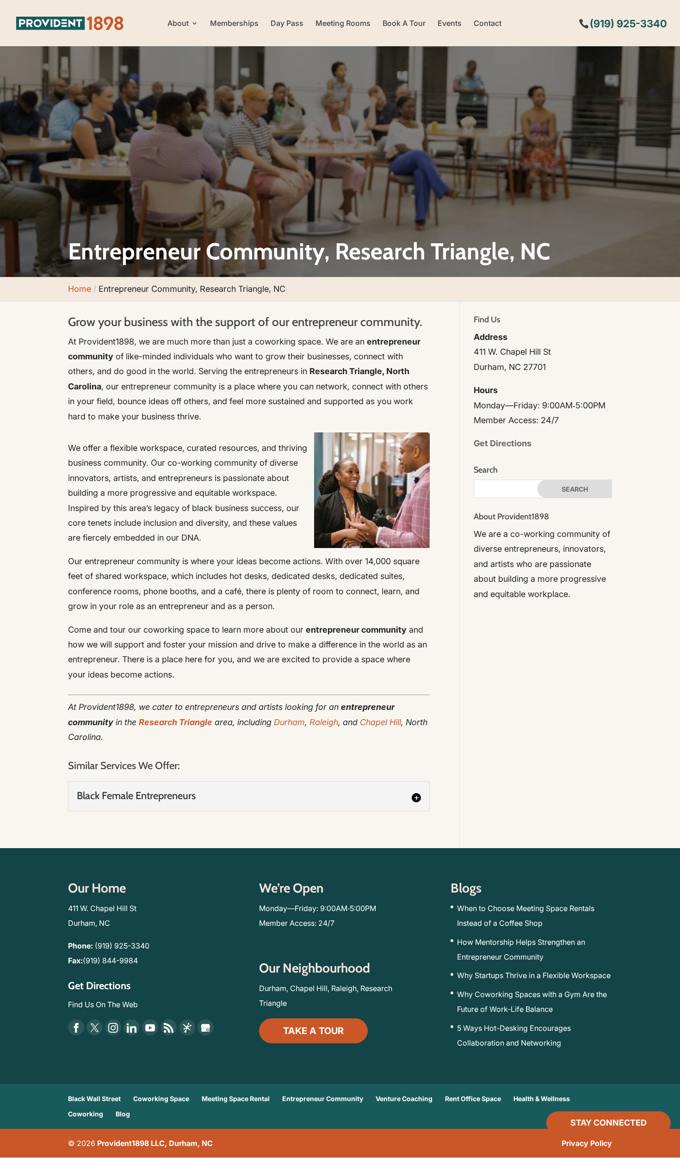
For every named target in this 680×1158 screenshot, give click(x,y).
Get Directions (503, 443)
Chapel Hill (380, 722)
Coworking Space (161, 1099)
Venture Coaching (404, 1099)
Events (450, 24)
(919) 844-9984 (110, 960)
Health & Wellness (541, 1099)
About (178, 24)
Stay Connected (608, 1122)
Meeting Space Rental (236, 1099)
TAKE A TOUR (313, 1030)
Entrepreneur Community (322, 1099)
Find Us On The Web (103, 1004)
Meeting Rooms (343, 24)
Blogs (466, 888)
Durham (289, 722)
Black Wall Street (94, 1099)
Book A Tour (404, 24)
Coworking (85, 1114)
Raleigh (323, 722)
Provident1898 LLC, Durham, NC (155, 1143)
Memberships (234, 24)
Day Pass (287, 24)
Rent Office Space (473, 1099)
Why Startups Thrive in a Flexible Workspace (534, 975)
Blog (123, 1114)
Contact (487, 24)
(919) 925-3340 (122, 945)
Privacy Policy (587, 1143)
